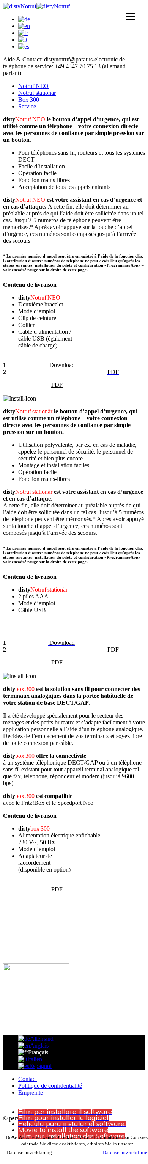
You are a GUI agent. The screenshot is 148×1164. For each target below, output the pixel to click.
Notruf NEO (33, 86)
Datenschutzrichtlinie (125, 1152)
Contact (27, 1079)
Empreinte (30, 1092)
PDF (57, 385)
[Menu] (130, 16)
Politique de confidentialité (50, 1085)
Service (27, 106)
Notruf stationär (37, 93)
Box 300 (28, 99)
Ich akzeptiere (77, 1152)
